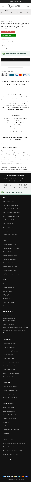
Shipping (2, 28)
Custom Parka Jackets (9, 369)
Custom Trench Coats (9, 354)
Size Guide (6, 284)
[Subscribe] (24, 464)
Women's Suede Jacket (9, 263)
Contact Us (6, 306)
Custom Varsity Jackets (9, 358)
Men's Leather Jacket (9, 201)
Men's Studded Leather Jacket (11, 216)
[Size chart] (6, 39)
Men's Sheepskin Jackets (10, 386)
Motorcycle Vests (9, 10)
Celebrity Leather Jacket (9, 418)
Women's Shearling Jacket (10, 255)
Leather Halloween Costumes (11, 429)
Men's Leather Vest (8, 227)
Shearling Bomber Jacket (10, 447)
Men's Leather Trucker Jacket (11, 220)
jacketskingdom (13, 479)
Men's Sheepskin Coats (9, 394)
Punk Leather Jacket (8, 407)
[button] (15, 64)
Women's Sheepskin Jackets (10, 390)
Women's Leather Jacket (9, 244)
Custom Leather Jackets (9, 343)
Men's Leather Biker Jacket (10, 205)
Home (2, 10)
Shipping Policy (7, 295)
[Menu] (3, 5)
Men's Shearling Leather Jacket (11, 212)
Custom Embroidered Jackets (11, 362)
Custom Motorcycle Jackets (10, 351)
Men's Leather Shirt (8, 223)
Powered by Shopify (20, 479)
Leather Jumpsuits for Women (11, 274)
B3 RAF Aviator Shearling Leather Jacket (14, 443)
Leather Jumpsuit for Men (10, 234)
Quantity (3, 45)
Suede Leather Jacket (9, 411)
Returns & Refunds (8, 291)
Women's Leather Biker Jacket (11, 248)
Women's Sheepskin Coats (10, 398)
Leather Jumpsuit (8, 426)
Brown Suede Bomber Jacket (11, 454)
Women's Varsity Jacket (9, 270)
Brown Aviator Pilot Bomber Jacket (12, 450)
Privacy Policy (6, 298)
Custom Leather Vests (9, 377)
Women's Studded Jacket (10, 266)
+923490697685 (11, 324)
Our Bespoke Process (8, 287)
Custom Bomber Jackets (9, 347)
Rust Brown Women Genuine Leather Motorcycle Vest (14, 12)
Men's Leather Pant (8, 231)
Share (4, 144)
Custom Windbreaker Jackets (11, 373)
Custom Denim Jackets (9, 366)
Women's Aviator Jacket (9, 259)
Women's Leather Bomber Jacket (12, 252)
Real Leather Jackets (7, 163)
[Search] (24, 5)
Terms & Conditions (8, 302)
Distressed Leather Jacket (10, 415)
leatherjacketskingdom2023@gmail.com (17, 327)
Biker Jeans (6, 433)
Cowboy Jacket (7, 422)
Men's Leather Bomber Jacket (11, 209)
